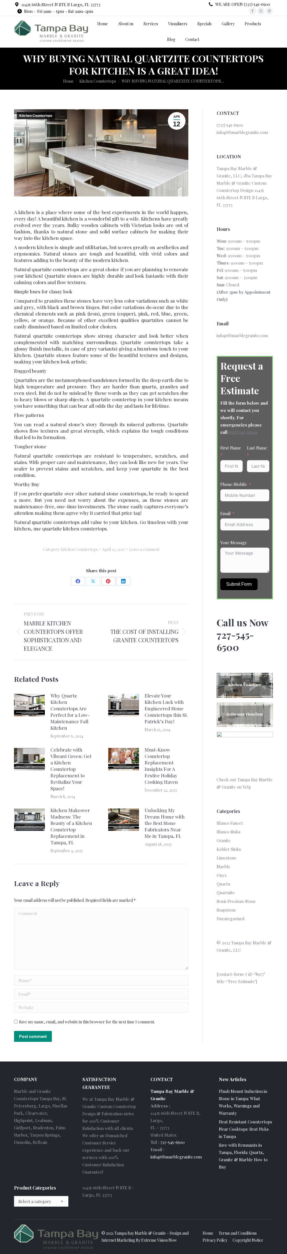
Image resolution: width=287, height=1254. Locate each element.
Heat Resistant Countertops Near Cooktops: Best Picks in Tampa (245, 1129)
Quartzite (226, 892)
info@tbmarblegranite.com (242, 132)
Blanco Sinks (228, 832)
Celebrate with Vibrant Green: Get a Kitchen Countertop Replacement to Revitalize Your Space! (70, 769)
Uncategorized (231, 918)
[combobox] (41, 1201)
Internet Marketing (118, 1240)
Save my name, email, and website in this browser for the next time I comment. (87, 1021)
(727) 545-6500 (243, 432)
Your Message (233, 542)
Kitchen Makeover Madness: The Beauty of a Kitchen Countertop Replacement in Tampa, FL (71, 826)
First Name (230, 448)
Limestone (227, 858)
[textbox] (34, 1201)
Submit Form (239, 584)
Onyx (222, 875)
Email (225, 513)
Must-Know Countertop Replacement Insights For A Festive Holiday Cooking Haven (161, 766)
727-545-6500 (172, 1142)
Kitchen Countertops (35, 116)
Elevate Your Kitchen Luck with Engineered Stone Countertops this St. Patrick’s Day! (166, 708)
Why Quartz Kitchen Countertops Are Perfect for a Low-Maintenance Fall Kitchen (70, 711)
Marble (223, 866)
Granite (224, 840)
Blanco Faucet (230, 823)
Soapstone (226, 910)
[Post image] (29, 705)
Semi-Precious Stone (236, 901)
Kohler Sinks (229, 849)
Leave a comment (144, 549)
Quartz (223, 884)
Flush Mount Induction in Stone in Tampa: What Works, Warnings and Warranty (243, 1102)
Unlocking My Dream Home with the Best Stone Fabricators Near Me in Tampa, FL (165, 823)
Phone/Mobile (233, 484)
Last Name (257, 448)
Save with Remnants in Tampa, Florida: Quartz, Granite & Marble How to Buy (243, 1156)
